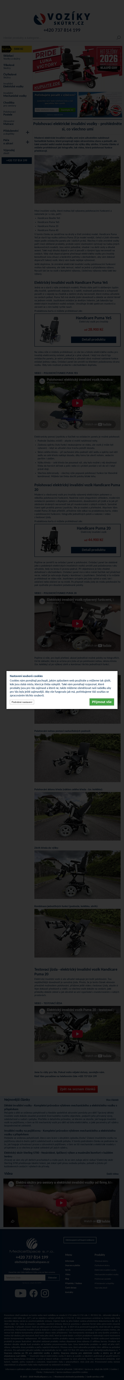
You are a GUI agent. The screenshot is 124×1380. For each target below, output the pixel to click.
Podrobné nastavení (22, 702)
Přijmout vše (102, 702)
